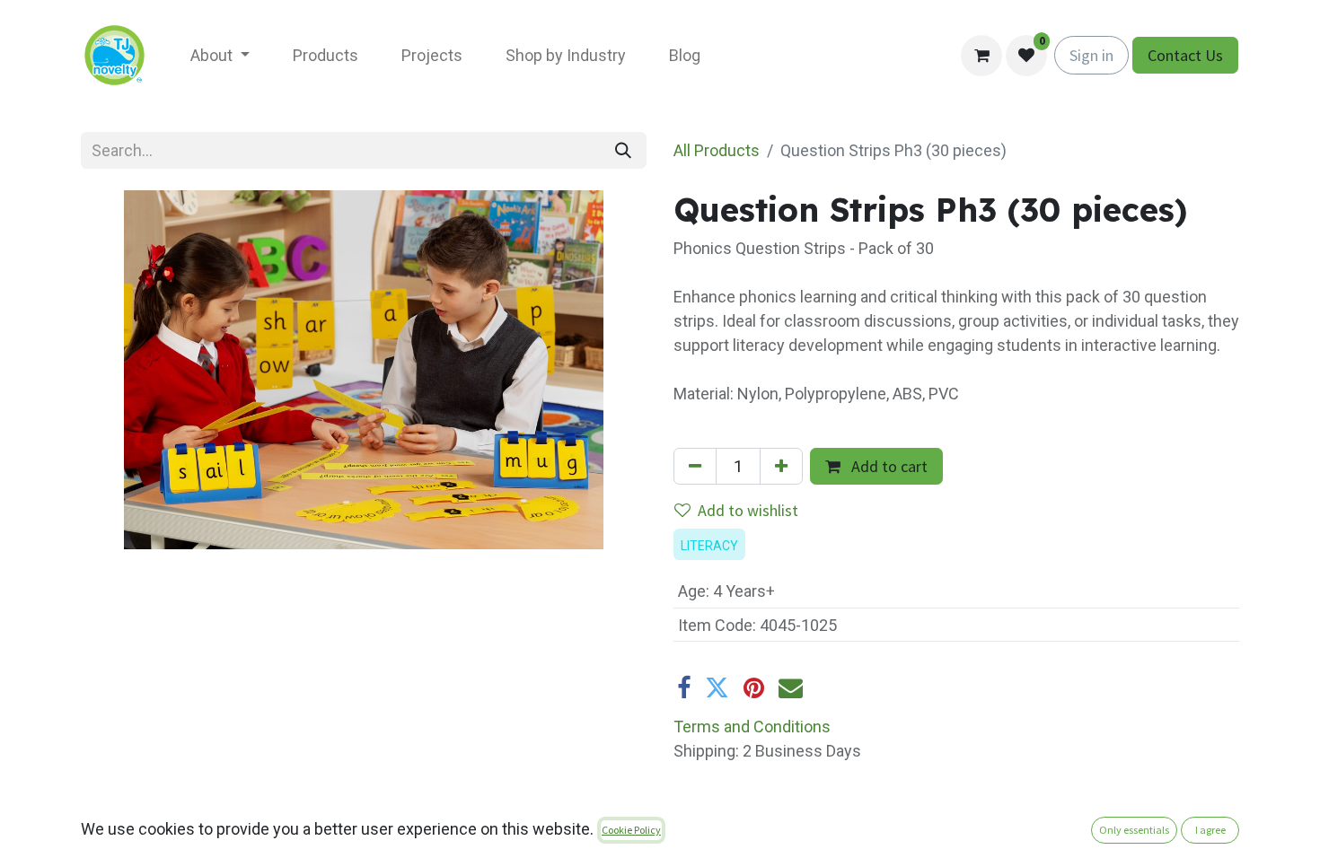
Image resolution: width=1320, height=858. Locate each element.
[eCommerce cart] (981, 55)
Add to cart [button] (888, 466)
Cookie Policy (631, 829)
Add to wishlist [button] (748, 510)
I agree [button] (1210, 829)
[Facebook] (684, 688)
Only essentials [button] (1134, 829)
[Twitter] (717, 688)
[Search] (623, 150)
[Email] (791, 688)
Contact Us (1185, 55)
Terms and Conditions (752, 726)
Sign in (1091, 55)
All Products (716, 150)
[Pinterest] (754, 688)
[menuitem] (220, 55)
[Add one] (781, 466)
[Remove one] (695, 466)
